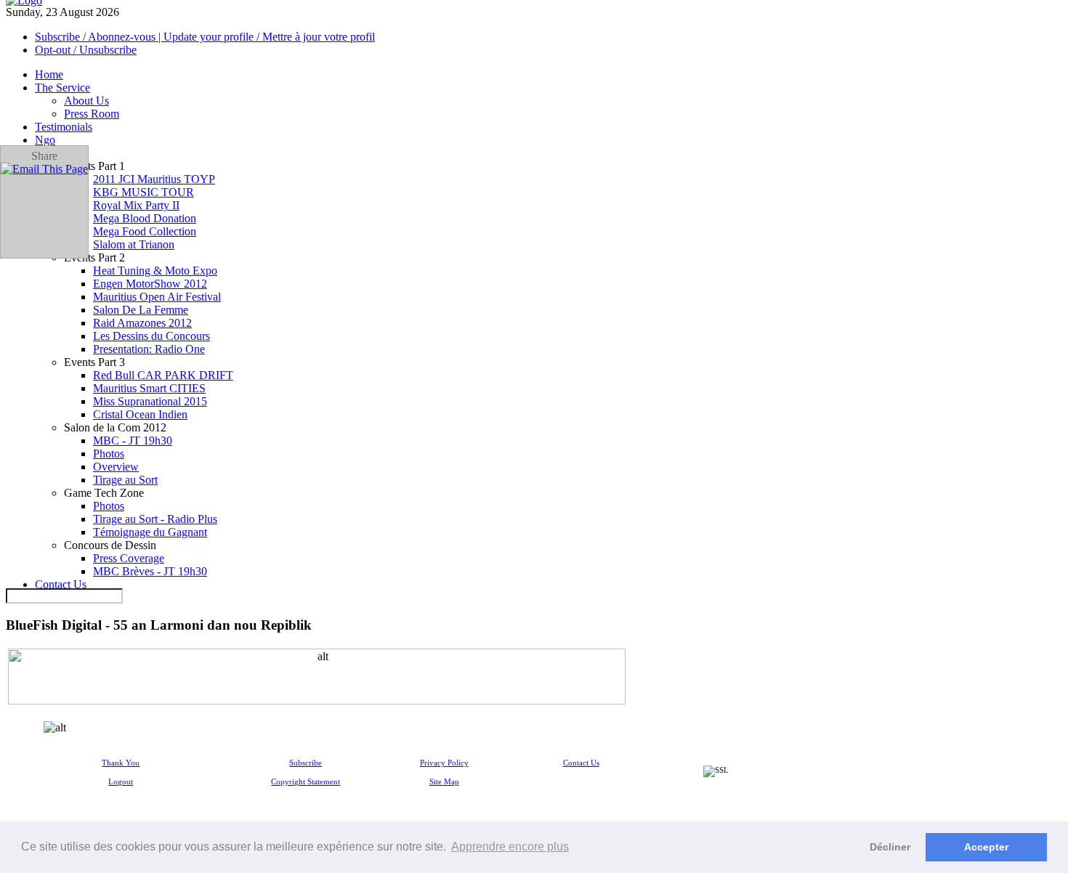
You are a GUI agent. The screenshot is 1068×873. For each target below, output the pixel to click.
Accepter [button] (986, 847)
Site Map (444, 781)
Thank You (120, 762)
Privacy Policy (444, 762)
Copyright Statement (305, 781)
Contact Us (581, 762)
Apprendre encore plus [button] (510, 846)
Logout (120, 781)
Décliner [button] (890, 847)
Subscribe (305, 762)
